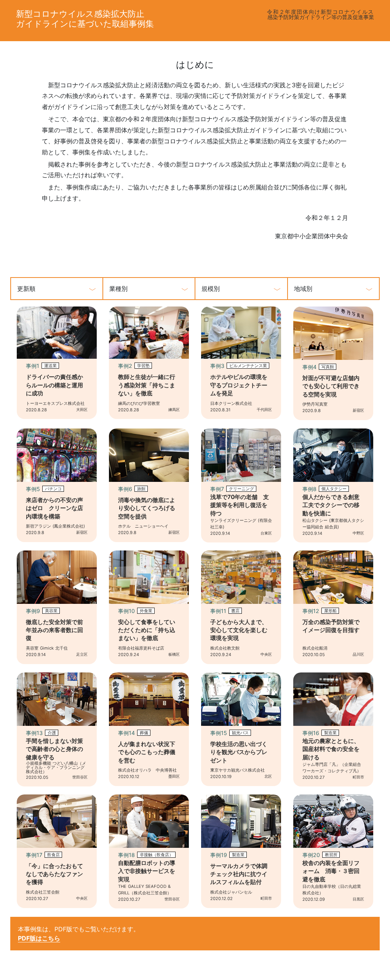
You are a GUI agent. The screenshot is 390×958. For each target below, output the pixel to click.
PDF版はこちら (39, 938)
